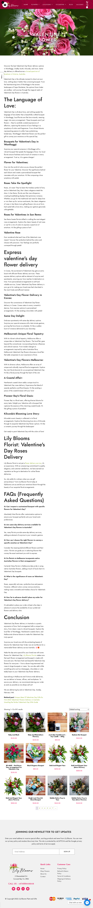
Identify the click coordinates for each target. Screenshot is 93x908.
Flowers (34, 5)
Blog (71, 5)
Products (52, 46)
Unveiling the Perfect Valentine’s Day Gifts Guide (21, 702)
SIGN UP (67, 851)
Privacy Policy (61, 868)
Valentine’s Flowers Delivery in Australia (26, 700)
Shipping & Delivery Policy (64, 880)
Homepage (38, 46)
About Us (43, 874)
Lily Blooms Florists (29, 655)
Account (79, 5)
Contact (42, 876)
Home (26, 5)
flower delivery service (33, 463)
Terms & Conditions (63, 876)
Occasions (60, 5)
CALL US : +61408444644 (21, 883)
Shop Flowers (44, 871)
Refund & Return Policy (62, 872)
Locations (47, 5)
